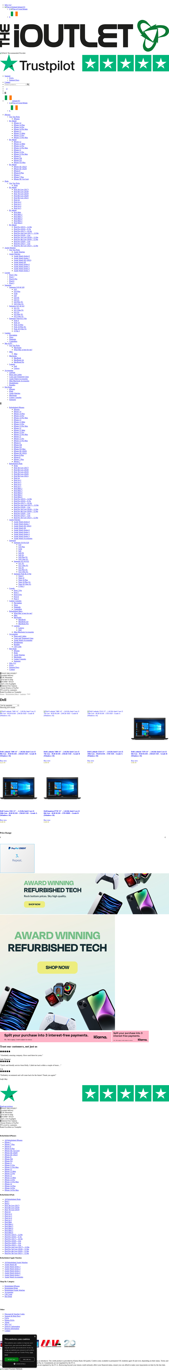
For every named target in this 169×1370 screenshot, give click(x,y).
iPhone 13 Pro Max (21, 138)
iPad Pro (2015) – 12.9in (23, 227)
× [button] (35, 1336)
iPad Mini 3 (18, 217)
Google (7, 273)
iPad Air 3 (17, 204)
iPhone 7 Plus (19, 177)
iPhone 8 (17, 171)
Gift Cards (17, 647)
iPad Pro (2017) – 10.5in (23, 231)
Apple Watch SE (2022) (22, 260)
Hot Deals (8, 387)
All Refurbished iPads (13, 1199)
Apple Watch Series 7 (22, 258)
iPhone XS (18, 160)
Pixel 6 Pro (13, 279)
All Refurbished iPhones (13, 1140)
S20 (15, 296)
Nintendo (12, 339)
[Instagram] (2, 1)
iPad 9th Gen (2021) (21, 198)
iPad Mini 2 (18, 214)
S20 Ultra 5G (19, 304)
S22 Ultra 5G (19, 316)
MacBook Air (19, 360)
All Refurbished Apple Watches (16, 1262)
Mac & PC (8, 343)
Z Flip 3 (17, 331)
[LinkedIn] (4, 1)
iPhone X (17, 156)
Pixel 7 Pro (13, 275)
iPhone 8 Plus (19, 173)
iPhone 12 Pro (19, 146)
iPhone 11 (17, 150)
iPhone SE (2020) (20, 169)
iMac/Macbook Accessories (19, 381)
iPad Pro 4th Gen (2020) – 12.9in (26, 239)
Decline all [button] (27, 1359)
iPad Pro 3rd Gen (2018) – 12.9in (26, 237)
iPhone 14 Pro (19, 127)
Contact (7, 82)
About (7, 1322)
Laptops (12, 364)
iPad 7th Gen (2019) (21, 194)
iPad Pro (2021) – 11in (22, 244)
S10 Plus (17, 291)
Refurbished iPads (15, 464)
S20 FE (16, 298)
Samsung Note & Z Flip (18, 318)
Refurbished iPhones (16, 407)
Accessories (9, 370)
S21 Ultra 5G (19, 310)
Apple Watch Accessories (18, 379)
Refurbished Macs (15, 611)
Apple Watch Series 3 (22, 271)
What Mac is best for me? (23, 350)
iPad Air (17, 200)
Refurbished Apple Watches (15, 1290)
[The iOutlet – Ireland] (84, 51)
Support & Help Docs (12, 1316)
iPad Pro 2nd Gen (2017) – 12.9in (26, 233)
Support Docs (14, 80)
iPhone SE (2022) (20, 167)
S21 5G (16, 308)
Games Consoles (15, 397)
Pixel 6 (11, 281)
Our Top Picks (14, 117)
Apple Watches (10, 248)
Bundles (12, 385)
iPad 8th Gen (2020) (21, 196)
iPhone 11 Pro (19, 152)
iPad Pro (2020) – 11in (22, 242)
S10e (15, 293)
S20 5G (16, 300)
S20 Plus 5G (18, 302)
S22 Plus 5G (18, 314)
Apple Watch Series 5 (22, 266)
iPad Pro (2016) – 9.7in (22, 229)
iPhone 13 (17, 131)
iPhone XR (18, 158)
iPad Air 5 (17, 208)
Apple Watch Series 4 (22, 269)
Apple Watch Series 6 (22, 264)
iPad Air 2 (17, 202)
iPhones (7, 115)
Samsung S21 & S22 (16, 306)
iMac (11, 352)
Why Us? (8, 5)
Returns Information (12, 1329)
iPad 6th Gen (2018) (21, 192)
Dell (15, 366)
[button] (19, 1364)
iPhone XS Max (20, 162)
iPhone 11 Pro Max (21, 154)
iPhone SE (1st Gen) (21, 179)
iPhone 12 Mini (19, 144)
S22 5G (16, 312)
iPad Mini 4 (18, 219)
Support (7, 76)
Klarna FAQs (9, 1320)
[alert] (19, 1351)
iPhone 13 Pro (19, 135)
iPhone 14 (17, 123)
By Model (13, 121)
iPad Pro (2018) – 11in (22, 235)
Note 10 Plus (18, 325)
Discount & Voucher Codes (15, 1314)
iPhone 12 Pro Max (21, 148)
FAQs (11, 78)
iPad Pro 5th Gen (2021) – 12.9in (26, 246)
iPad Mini (17, 212)
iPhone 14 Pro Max (21, 129)
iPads (7, 181)
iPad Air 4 (17, 206)
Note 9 (16, 321)
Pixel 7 (11, 277)
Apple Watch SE (20, 262)
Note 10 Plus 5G (20, 327)
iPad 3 (7, 1201)
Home (2, 694)
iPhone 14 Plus (19, 125)
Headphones (13, 383)
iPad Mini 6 (18, 223)
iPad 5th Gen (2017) (21, 190)
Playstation (13, 335)
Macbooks (17, 348)
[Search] (28, 84)
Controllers (13, 341)
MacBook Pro (19, 362)
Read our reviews (6, 1106)
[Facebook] (0, 1)
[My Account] (5, 87)
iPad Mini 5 (18, 221)
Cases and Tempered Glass (19, 377)
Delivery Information (12, 1326)
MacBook (17, 358)
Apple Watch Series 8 (22, 256)
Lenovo (16, 368)
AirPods (12, 373)
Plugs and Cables (15, 375)
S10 (15, 289)
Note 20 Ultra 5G (20, 329)
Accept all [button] (11, 1359)
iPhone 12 (17, 142)
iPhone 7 (17, 175)
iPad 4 (7, 1203)
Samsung (8, 285)
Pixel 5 (11, 283)
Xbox (11, 337)
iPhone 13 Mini (19, 133)
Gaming (7, 333)
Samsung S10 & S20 (16, 287)
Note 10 (17, 323)
